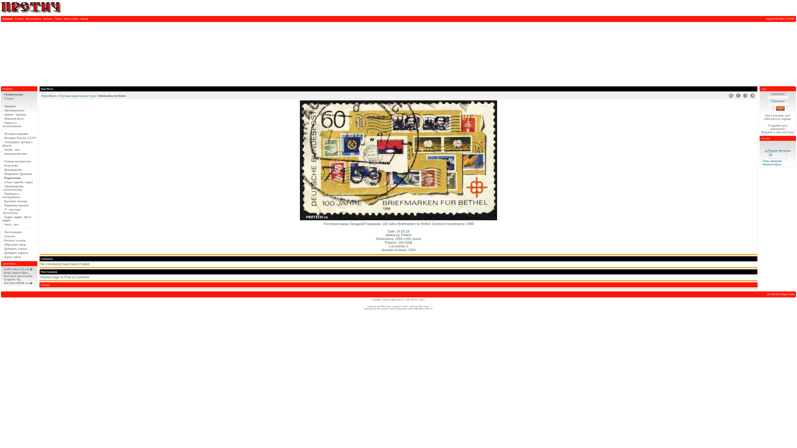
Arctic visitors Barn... (17, 272)
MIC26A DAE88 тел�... (19, 283)
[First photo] (731, 97)
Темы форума (772, 161)
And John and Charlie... (19, 276)
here (791, 132)
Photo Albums (49, 96)
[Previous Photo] (738, 97)
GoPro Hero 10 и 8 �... (19, 269)
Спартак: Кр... (13, 279)
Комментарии (772, 164)
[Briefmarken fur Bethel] (398, 219)
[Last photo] (752, 97)
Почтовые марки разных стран (78, 96)
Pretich (406, 235)
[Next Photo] (745, 97)
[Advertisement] (398, 53)
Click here (770, 119)
